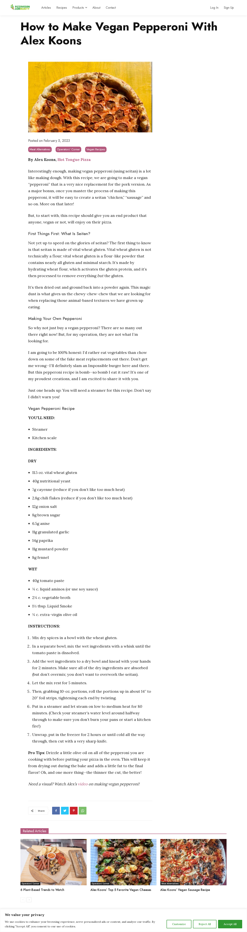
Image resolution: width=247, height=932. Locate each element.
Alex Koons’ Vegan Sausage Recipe (185, 890)
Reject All (205, 924)
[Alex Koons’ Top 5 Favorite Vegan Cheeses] (124, 862)
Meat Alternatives (40, 149)
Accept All (230, 924)
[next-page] (29, 899)
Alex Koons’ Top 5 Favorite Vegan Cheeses (121, 890)
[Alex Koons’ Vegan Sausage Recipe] (193, 862)
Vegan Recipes (95, 149)
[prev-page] (22, 899)
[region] (123, 920)
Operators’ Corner (68, 149)
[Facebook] (56, 810)
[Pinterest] (74, 810)
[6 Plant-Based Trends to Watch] (53, 862)
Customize (179, 924)
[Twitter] (65, 810)
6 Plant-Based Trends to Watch (42, 890)
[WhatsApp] (82, 810)
